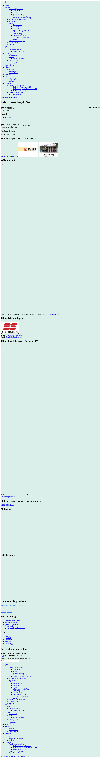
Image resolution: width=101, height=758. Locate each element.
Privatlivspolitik (13, 42)
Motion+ (11, 57)
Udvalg (11, 23)
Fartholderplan (13, 60)
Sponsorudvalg (17, 34)
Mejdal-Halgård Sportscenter (18, 19)
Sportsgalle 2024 (10, 626)
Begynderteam (17, 25)
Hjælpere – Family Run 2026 (22, 87)
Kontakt (11, 44)
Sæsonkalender (13, 73)
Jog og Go (8, 117)
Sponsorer (8, 48)
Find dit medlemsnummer (14, 335)
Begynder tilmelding (15, 94)
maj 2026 (8, 636)
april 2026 (8, 638)
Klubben (7, 7)
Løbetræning (13, 55)
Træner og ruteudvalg (19, 35)
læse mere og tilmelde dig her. (50, 314)
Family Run (12, 78)
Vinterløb (11, 82)
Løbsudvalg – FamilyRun (21, 30)
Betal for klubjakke (11, 622)
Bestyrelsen (12, 21)
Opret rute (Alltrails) (23, 37)
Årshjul (15, 39)
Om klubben (16, 10)
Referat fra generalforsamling (22, 18)
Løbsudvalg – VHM (19, 32)
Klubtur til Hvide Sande (12, 621)
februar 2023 (9, 645)
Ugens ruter (8, 5)
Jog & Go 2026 (9, 66)
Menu (3, 2)
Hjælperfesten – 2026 (19, 90)
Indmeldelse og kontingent (17, 41)
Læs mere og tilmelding (8, 497)
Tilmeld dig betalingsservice (14, 337)
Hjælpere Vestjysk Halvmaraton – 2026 (25, 89)
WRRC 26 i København (8, 605)
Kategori (11, 69)
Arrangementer (13, 71)
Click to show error (7, 657)
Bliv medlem (9, 46)
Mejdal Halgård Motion (8, 756)
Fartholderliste (17, 62)
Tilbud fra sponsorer (15, 50)
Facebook (8, 74)
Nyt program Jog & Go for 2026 (15, 628)
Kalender (7, 67)
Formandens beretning (20, 16)
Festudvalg (16, 26)
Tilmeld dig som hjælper (16, 85)
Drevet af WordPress (22, 756)
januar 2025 (8, 641)
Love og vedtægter (18, 14)
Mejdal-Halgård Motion (16, 9)
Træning (7, 53)
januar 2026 (8, 639)
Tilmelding (8, 83)
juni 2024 (8, 643)
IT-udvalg (16, 28)
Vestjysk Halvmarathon (16, 80)
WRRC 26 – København (16, 92)
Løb (6, 76)
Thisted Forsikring (18, 51)
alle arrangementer (6, 612)
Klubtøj (15, 12)
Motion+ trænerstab (19, 58)
